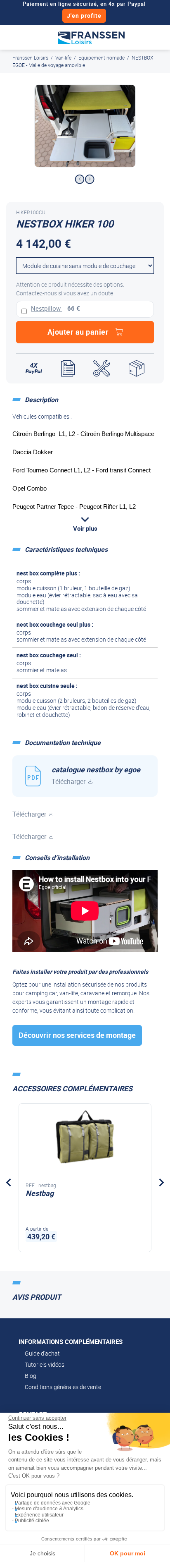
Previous (79, 179)
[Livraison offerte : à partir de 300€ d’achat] (136, 368)
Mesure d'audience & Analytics (49, 1509)
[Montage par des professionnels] (101, 368)
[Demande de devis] (68, 368)
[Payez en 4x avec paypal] (34, 368)
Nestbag (40, 1193)
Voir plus (85, 528)
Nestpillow (46, 308)
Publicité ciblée (32, 1521)
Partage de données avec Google (52, 1503)
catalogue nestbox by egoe (96, 775)
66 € (73, 308)
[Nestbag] (85, 1139)
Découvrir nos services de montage (77, 1035)
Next (89, 179)
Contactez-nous (36, 293)
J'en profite (84, 15)
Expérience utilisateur (39, 1515)
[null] (91, 37)
